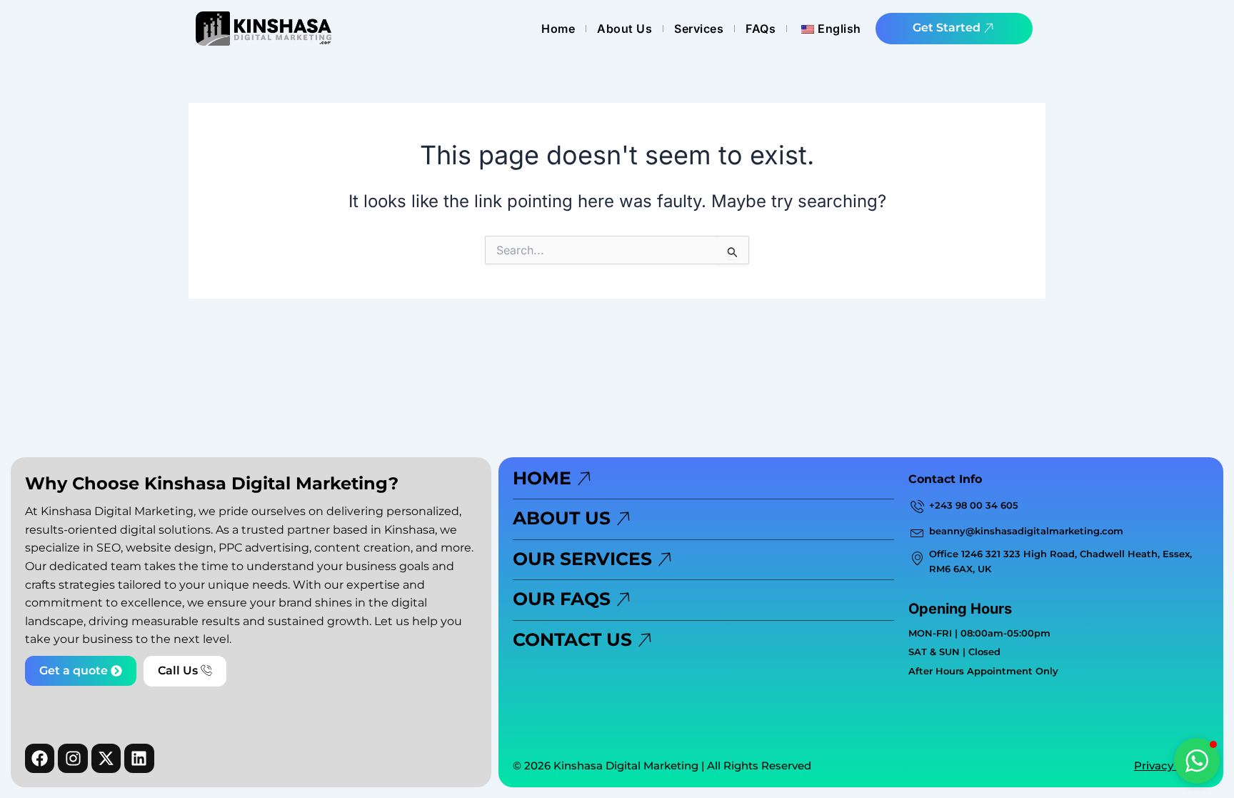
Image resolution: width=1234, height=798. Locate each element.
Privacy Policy (1171, 765)
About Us (624, 28)
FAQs (761, 28)
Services (698, 28)
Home (558, 28)
